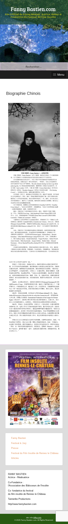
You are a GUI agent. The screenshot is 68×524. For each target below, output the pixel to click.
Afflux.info (37, 518)
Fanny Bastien (18, 438)
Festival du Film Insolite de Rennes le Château (34, 453)
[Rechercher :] (34, 66)
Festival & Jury (19, 443)
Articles (15, 458)
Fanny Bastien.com (33, 8)
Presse (14, 448)
